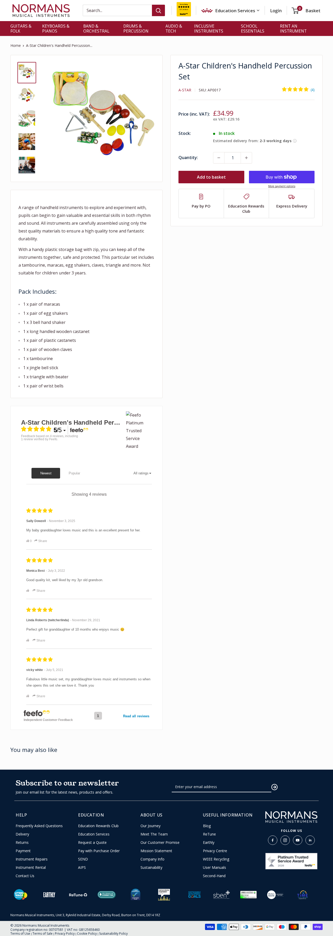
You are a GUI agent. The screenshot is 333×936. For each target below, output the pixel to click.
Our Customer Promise (160, 842)
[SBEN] (221, 895)
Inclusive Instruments (208, 28)
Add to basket (211, 177)
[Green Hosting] (248, 895)
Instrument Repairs (32, 859)
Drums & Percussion (136, 28)
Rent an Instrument (293, 28)
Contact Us (25, 876)
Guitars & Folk (20, 28)
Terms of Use (20, 933)
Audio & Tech (173, 28)
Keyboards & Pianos (55, 28)
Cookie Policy (87, 933)
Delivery (22, 834)
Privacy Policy (65, 933)
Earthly (208, 842)
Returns (22, 842)
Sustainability (151, 867)
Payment (23, 851)
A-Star (184, 89)
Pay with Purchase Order (99, 851)
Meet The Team (154, 834)
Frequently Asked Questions (39, 826)
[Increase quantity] (246, 157)
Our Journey (150, 826)
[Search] (158, 10)
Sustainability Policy (113, 933)
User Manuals (214, 867)
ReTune (209, 834)
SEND (83, 859)
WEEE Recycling (216, 859)
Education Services (94, 834)
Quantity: (188, 157)
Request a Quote (92, 842)
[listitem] (201, 203)
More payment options (281, 186)
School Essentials (252, 28)
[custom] (272, 840)
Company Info (152, 859)
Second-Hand (214, 876)
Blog (207, 826)
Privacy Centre (215, 851)
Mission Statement (156, 851)
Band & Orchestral (96, 28)
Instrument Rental (31, 867)
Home (15, 45)
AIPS (82, 867)
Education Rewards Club (98, 826)
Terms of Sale (43, 933)
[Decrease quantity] (218, 157)
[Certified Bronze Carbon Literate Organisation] (164, 895)
